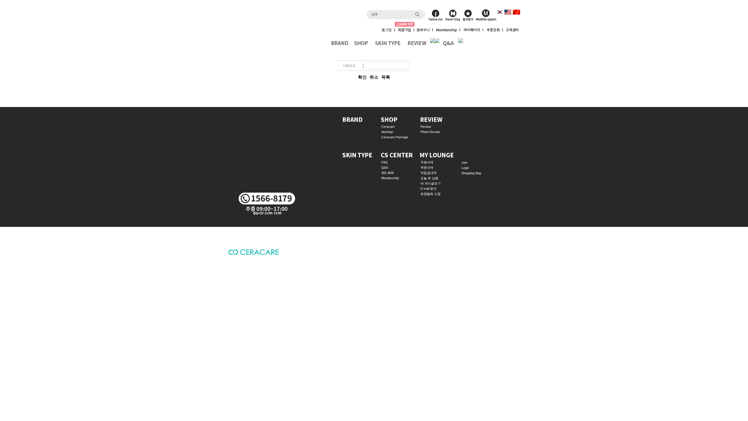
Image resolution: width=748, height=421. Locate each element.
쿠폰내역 (426, 167)
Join (464, 162)
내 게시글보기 (430, 183)
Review (425, 126)
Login (465, 168)
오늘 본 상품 (429, 178)
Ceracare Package (394, 137)
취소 (374, 77)
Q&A (384, 167)
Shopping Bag (471, 173)
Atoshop (387, 132)
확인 (362, 77)
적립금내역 (428, 173)
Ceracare (388, 126)
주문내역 (426, 162)
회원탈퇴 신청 (430, 194)
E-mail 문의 (428, 188)
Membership (390, 178)
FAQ (384, 162)
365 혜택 (387, 173)
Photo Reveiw (430, 132)
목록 (385, 77)
